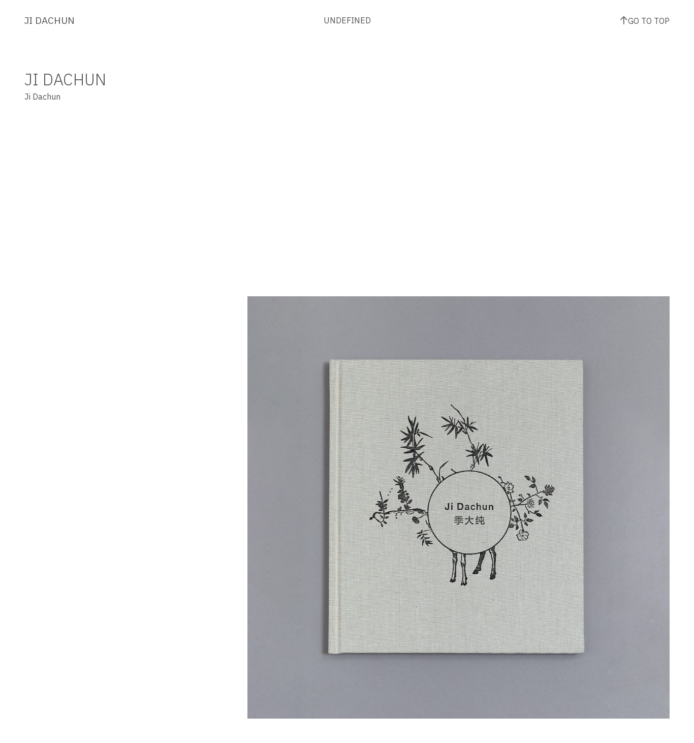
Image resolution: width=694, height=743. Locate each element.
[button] (352, 394)
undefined (347, 20)
